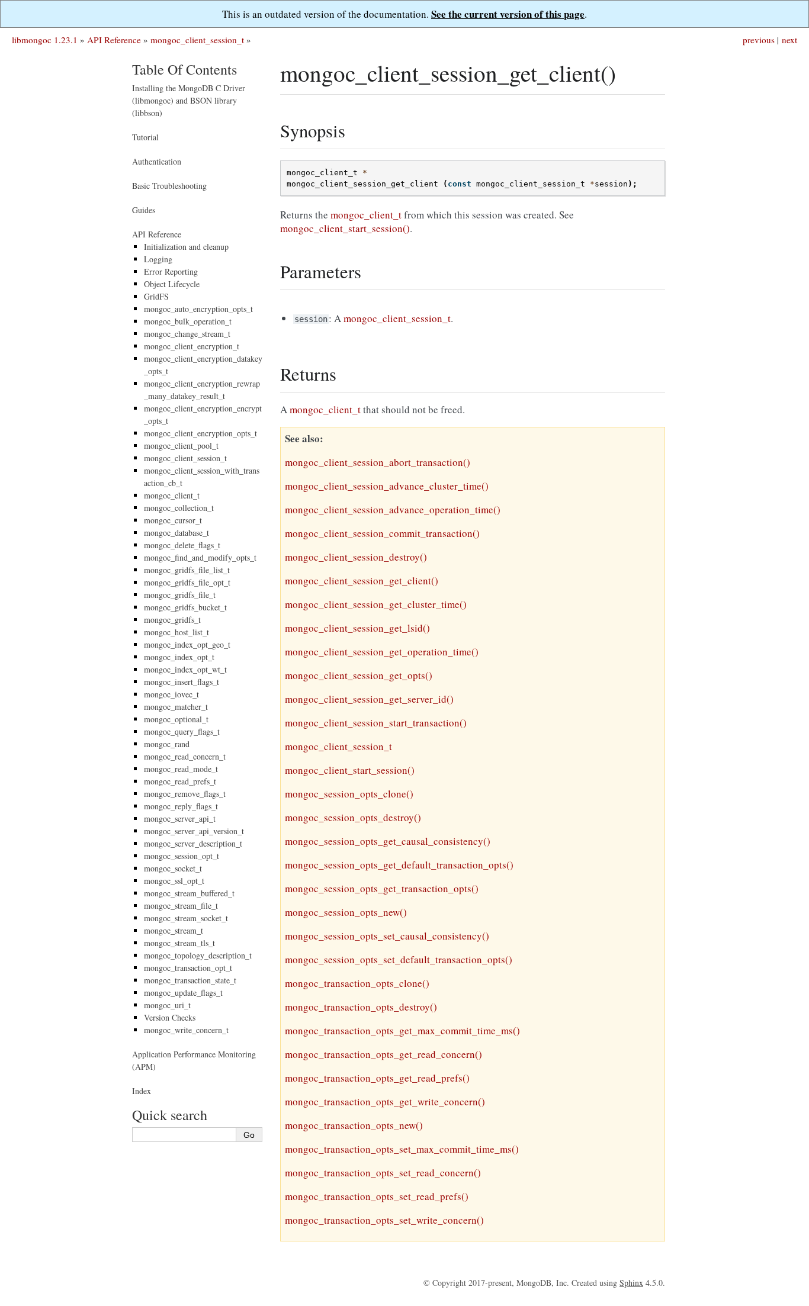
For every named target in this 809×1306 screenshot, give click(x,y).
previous (759, 40)
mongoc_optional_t (176, 719)
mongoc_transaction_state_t (190, 980)
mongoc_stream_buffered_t (189, 893)
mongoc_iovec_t (171, 694)
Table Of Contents (184, 69)
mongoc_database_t (176, 532)
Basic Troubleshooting (169, 185)
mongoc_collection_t (179, 507)
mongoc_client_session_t (197, 40)
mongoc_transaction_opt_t (188, 967)
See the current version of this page (508, 14)
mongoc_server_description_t (193, 843)
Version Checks (169, 1017)
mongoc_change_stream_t (187, 333)
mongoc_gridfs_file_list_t (187, 569)
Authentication (156, 161)
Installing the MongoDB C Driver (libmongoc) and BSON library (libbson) (188, 100)
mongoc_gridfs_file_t (180, 594)
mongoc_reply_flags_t (181, 806)
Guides (143, 209)
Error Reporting (171, 271)
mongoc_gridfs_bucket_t (185, 607)
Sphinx (631, 1282)
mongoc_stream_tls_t (179, 942)
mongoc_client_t (172, 495)
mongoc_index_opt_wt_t (185, 669)
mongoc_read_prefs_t (180, 781)
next (789, 40)
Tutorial (145, 137)
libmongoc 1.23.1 (45, 40)
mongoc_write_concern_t (186, 1029)
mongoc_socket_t (173, 868)
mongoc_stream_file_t (181, 905)
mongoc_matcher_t (176, 706)
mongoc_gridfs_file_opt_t (187, 582)
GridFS (156, 296)
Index (141, 1090)
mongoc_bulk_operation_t (188, 321)
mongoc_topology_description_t (198, 955)
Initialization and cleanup (186, 246)
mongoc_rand (167, 743)
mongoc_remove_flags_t (185, 793)
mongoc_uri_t (167, 1005)
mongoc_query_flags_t (182, 731)
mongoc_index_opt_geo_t (187, 644)
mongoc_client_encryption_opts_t (200, 433)
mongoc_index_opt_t (179, 656)
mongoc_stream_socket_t (186, 918)
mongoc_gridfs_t (172, 619)
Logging (158, 259)
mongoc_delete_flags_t (182, 545)
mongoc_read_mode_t (181, 768)
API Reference (114, 40)
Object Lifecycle (172, 283)
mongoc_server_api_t (180, 818)
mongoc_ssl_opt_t (174, 880)
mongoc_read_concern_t (185, 756)
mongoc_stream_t (173, 930)
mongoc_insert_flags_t (181, 681)
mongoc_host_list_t (176, 632)
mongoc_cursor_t (173, 520)
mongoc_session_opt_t (181, 855)
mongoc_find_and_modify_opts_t (200, 557)
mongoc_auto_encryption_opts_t (198, 308)
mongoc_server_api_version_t (194, 831)
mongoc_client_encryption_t (191, 346)
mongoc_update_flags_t (183, 992)
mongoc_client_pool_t (181, 445)
